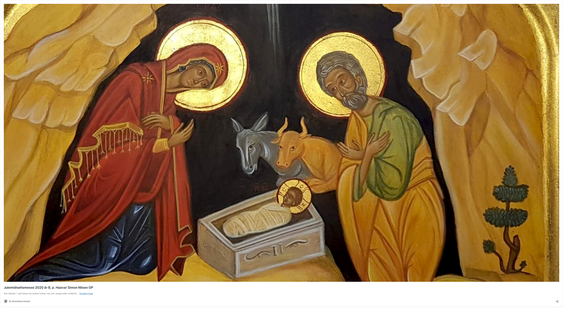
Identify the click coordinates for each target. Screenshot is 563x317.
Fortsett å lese (86, 293)
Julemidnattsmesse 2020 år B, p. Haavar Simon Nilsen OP (48, 287)
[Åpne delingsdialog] (557, 300)
